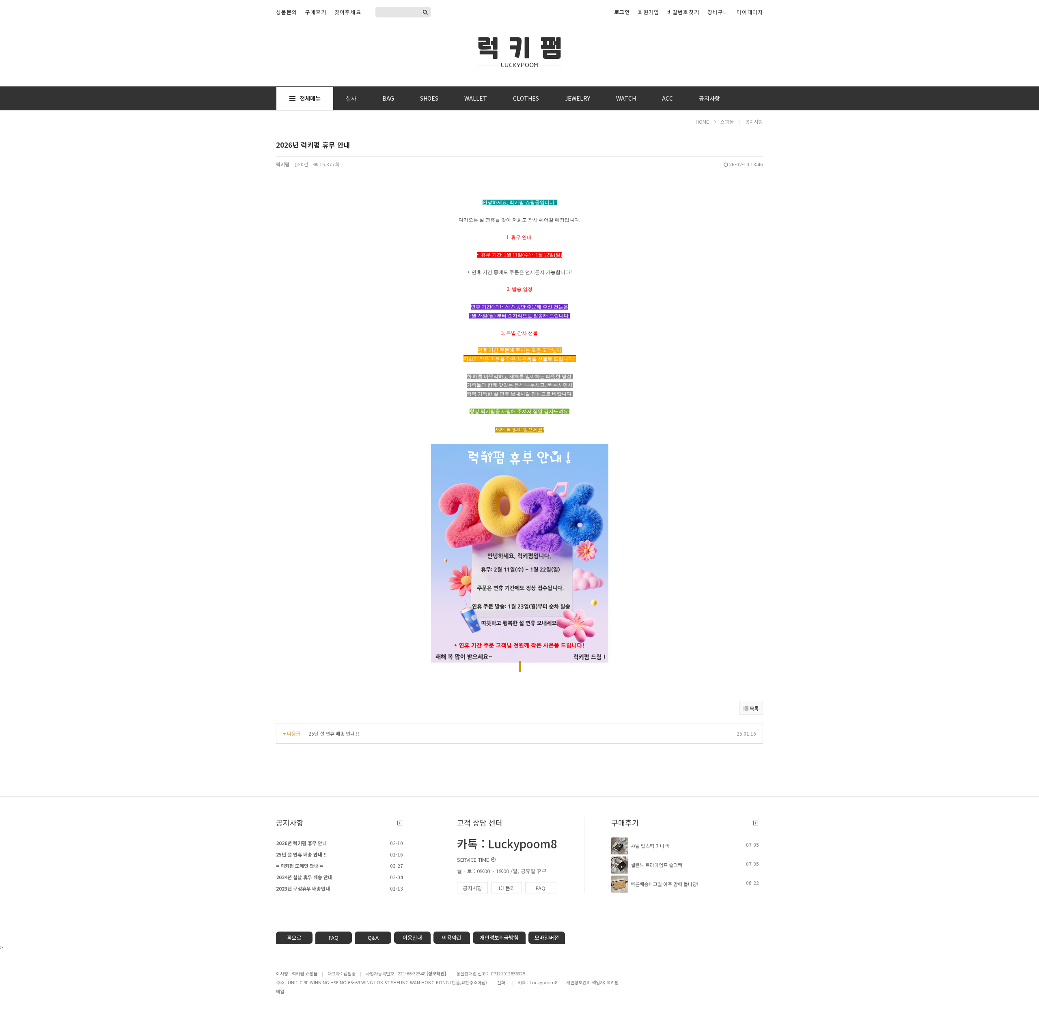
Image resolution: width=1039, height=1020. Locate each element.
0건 (304, 164)
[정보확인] (436, 973)
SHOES (429, 98)
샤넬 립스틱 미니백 (650, 845)
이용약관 (451, 937)
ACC (667, 98)
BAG (388, 98)
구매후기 (315, 12)
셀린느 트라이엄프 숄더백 (656, 864)
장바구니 (718, 12)
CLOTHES (526, 98)
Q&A (373, 937)
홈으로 (294, 937)
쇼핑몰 (727, 121)
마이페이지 (750, 12)
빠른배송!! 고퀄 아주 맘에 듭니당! (664, 883)
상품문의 (286, 12)
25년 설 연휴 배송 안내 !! (333, 733)
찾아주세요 (347, 12)
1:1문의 (506, 888)
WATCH (626, 98)
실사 (351, 98)
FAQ (540, 888)
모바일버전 (547, 937)
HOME (702, 121)
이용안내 (412, 937)
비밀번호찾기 (683, 12)
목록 (753, 708)
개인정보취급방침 (499, 937)
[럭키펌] (519, 50)
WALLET (475, 98)
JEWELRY (577, 98)
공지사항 (709, 98)
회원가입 (648, 12)
